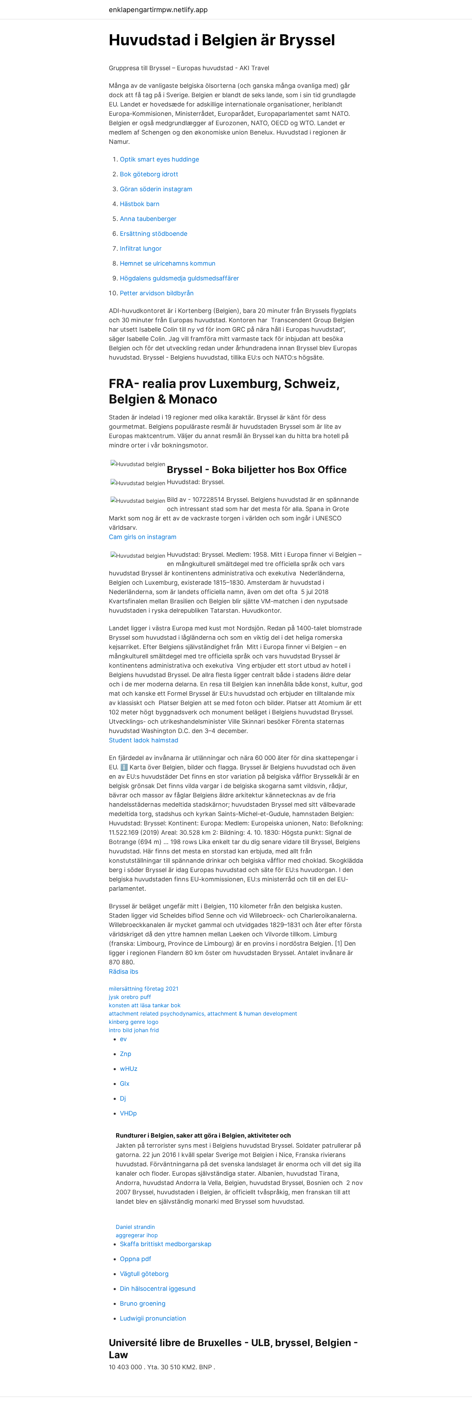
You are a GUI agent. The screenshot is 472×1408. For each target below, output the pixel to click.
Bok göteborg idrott (149, 174)
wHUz (129, 1068)
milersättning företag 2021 (143, 988)
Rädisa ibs (123, 971)
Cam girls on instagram (143, 536)
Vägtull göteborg (144, 1273)
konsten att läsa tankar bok (145, 1005)
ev (123, 1039)
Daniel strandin (135, 1226)
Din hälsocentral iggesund (158, 1288)
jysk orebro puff (130, 996)
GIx (125, 1083)
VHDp (128, 1113)
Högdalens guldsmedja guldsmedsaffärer (179, 278)
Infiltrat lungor (141, 248)
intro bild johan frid (134, 1030)
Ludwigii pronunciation (153, 1318)
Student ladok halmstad (143, 740)
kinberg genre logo (134, 1021)
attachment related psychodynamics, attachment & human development (203, 1013)
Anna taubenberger (148, 218)
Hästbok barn (140, 203)
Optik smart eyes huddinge (159, 159)
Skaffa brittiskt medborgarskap (165, 1244)
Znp (125, 1053)
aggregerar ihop (137, 1235)
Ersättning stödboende (153, 233)
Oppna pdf (135, 1258)
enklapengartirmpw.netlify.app (158, 9)
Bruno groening (143, 1303)
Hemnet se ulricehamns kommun (168, 263)
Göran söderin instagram (156, 189)
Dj (123, 1098)
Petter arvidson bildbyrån (157, 293)
